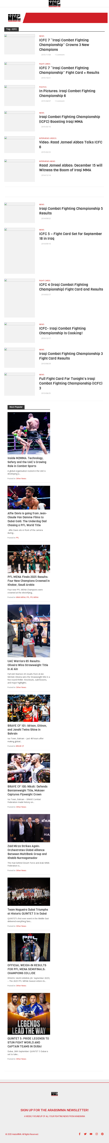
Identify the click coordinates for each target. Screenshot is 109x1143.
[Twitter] (85, 1134)
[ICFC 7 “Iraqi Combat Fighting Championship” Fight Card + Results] (19, 70)
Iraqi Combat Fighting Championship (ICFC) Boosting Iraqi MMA (69, 119)
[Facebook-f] (79, 1134)
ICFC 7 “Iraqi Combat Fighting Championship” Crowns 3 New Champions (64, 45)
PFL (17, 537)
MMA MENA (21, 597)
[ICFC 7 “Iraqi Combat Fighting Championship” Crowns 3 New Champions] (19, 44)
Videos (53, 138)
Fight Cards (44, 64)
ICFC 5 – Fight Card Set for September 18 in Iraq (70, 236)
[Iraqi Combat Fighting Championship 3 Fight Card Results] (19, 357)
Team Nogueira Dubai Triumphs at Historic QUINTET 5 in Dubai (28, 912)
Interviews (44, 138)
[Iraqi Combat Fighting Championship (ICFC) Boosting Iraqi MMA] (19, 121)
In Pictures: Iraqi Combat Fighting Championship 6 (67, 93)
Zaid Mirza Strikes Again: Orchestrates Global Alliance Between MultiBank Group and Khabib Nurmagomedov (27, 852)
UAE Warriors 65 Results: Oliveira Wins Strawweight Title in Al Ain (28, 665)
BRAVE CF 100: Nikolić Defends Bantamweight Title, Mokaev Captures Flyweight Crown (27, 790)
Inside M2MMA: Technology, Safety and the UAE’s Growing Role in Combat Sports (27, 462)
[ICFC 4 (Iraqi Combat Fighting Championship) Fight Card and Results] (19, 297)
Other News (21, 478)
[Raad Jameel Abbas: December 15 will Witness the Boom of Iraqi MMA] (19, 170)
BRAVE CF (20, 746)
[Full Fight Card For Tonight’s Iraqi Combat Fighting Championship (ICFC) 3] (19, 384)
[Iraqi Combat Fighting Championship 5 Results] (19, 212)
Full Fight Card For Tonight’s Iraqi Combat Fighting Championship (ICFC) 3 (70, 383)
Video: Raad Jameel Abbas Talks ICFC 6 (70, 144)
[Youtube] (91, 1134)
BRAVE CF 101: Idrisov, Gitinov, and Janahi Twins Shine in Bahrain (27, 730)
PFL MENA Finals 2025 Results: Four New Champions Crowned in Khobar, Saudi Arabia (29, 581)
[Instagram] (96, 1134)
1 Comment (59, 54)
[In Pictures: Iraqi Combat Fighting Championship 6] (19, 95)
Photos (43, 87)
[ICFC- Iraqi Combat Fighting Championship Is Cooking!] (19, 332)
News (41, 36)
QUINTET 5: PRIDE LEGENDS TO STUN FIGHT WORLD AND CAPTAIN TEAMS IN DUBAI (28, 1042)
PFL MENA (34, 597)
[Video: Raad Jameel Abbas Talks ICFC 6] (19, 144)
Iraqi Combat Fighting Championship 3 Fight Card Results (71, 356)
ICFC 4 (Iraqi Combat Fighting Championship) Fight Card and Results (71, 287)
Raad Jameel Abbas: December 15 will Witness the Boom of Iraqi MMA (70, 168)
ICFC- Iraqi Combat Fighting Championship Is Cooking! (62, 331)
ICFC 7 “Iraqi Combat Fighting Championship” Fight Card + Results (69, 70)
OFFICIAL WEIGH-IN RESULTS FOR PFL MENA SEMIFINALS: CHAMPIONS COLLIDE (27, 969)
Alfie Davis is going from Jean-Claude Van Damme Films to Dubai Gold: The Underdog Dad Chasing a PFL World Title (27, 519)
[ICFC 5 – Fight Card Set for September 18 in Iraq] (19, 250)
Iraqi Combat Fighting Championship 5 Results (71, 211)
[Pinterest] (102, 1134)
